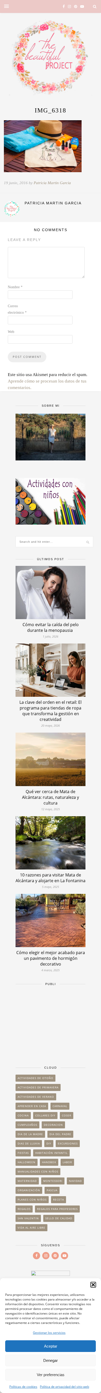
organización (29, 1190)
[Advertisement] (50, 1023)
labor (67, 1162)
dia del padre (60, 1134)
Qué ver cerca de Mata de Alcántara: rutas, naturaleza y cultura (50, 797)
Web (11, 332)
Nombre (15, 287)
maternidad (27, 1181)
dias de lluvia (29, 1143)
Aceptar (50, 1346)
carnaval (60, 1106)
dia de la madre (30, 1134)
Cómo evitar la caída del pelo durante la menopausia (51, 627)
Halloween (26, 1162)
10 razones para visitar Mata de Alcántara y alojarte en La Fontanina (50, 877)
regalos (24, 1209)
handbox (49, 1162)
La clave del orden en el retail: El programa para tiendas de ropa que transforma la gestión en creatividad (50, 710)
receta (58, 1199)
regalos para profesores (57, 1209)
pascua (52, 1190)
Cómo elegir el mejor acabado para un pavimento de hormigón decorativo (50, 958)
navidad (75, 1181)
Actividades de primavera (38, 1087)
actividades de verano (36, 1097)
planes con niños (32, 1199)
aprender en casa (32, 1106)
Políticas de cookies (23, 1386)
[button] (93, 1284)
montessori (52, 1181)
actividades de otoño (35, 1078)
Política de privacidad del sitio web (64, 1386)
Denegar (50, 1360)
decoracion (53, 1125)
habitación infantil (51, 1153)
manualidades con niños (38, 1171)
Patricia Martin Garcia (52, 183)
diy (48, 1143)
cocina (23, 1115)
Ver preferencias (50, 1374)
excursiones (68, 1143)
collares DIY (45, 1115)
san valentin (28, 1218)
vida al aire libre (31, 1227)
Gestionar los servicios (49, 1332)
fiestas (23, 1153)
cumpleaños (27, 1125)
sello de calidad (58, 1218)
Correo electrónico (17, 309)
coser (66, 1115)
